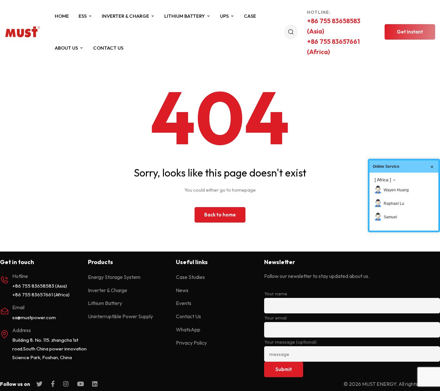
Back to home (220, 215)
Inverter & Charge (125, 16)
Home (62, 16)
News (182, 290)
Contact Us (108, 48)
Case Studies (190, 277)
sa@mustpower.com (34, 317)
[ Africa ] (383, 179)
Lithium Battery (184, 16)
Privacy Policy (191, 342)
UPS (224, 16)
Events (183, 303)
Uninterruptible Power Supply (120, 316)
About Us (66, 48)
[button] (410, 32)
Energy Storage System (114, 277)
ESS (83, 16)
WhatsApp (188, 329)
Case (250, 16)
